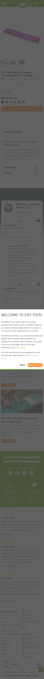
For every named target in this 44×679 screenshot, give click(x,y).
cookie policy (20, 347)
